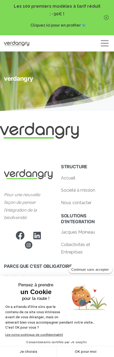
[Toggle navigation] (104, 43)
